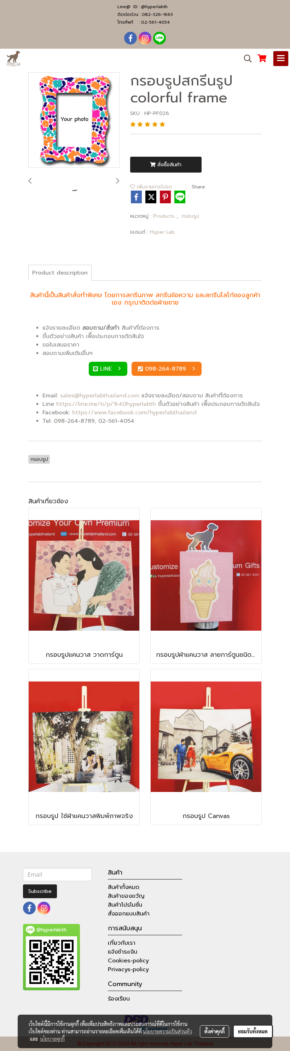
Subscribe (40, 891)
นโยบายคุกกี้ (52, 1038)
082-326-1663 (157, 14)
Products (164, 216)
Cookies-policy (128, 960)
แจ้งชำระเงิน (122, 952)
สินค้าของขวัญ (126, 896)
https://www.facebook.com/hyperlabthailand (134, 412)
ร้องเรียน (119, 999)
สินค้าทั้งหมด (123, 887)
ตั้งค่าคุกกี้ (214, 1031)
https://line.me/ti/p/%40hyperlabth (106, 404)
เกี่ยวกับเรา (121, 943)
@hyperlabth (154, 7)
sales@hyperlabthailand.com (99, 395)
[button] (245, 58)
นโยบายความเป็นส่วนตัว (167, 1031)
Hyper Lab (162, 232)
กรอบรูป (190, 216)
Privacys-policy (128, 969)
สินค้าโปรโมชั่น (125, 905)
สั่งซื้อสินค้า (168, 164)
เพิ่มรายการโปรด (153, 187)
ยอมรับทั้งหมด (253, 1031)
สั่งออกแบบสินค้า (129, 913)
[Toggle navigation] (281, 58)
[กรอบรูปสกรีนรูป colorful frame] (74, 120)
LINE (107, 369)
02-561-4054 (155, 22)
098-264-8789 (166, 369)
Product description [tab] (60, 273)
